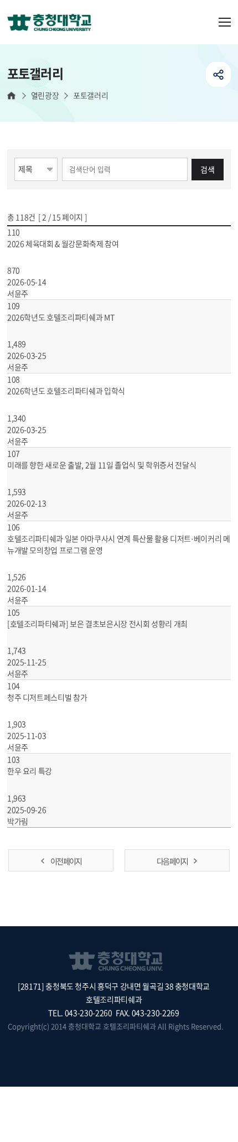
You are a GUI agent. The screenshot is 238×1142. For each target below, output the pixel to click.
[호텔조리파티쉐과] (53, 23)
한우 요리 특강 (30, 770)
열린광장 (45, 95)
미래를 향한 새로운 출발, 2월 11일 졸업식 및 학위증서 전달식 (102, 464)
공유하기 (218, 74)
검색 (207, 169)
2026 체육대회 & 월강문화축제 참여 (63, 243)
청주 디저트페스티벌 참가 (48, 697)
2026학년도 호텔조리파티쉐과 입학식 (67, 390)
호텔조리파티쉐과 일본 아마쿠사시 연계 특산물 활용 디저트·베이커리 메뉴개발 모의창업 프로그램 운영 (118, 544)
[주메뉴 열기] (224, 22)
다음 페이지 (172, 860)
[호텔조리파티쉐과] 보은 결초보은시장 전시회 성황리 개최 (98, 623)
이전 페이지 (65, 860)
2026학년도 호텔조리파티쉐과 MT (61, 317)
